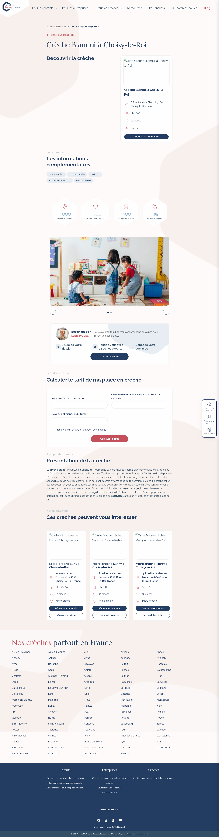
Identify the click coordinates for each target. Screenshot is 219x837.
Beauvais (89, 664)
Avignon (161, 658)
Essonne (53, 741)
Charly (15, 741)
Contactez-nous (109, 356)
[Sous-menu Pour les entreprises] (91, 8)
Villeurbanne (91, 753)
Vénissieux (53, 753)
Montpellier (163, 699)
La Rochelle (18, 687)
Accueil (49, 26)
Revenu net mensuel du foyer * (70, 414)
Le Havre (126, 687)
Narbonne (126, 705)
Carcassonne (164, 669)
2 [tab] (111, 312)
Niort (14, 711)
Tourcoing (89, 729)
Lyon (123, 741)
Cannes (125, 669)
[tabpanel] (109, 271)
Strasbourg (127, 723)
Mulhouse (17, 705)
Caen (51, 669)
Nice (159, 705)
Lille (86, 693)
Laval (87, 687)
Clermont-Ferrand (58, 675)
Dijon (159, 675)
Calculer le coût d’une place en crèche (65, 783)
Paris (159, 741)
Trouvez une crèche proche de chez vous (65, 778)
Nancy (51, 705)
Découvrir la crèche (66, 615)
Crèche (66, 26)
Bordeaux (162, 664)
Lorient (160, 693)
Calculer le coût (109, 438)
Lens (50, 693)
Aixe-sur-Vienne (56, 652)
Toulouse (53, 729)
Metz (87, 699)
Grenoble (89, 681)
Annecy (16, 658)
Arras (87, 658)
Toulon (16, 729)
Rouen (160, 717)
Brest (15, 669)
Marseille (53, 699)
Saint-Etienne (19, 723)
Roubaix (125, 717)
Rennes (88, 717)
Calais (87, 669)
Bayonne (53, 664)
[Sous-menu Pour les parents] (56, 8)
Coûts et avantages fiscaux (109, 788)
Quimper (16, 717)
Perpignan (126, 711)
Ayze (14, 664)
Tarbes (160, 723)
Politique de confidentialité (137, 834)
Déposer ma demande (146, 136)
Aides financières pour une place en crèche (65, 788)
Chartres (16, 675)
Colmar (125, 675)
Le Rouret (17, 693)
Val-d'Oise (126, 747)
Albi (86, 652)
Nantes (88, 705)
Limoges (125, 693)
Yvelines (125, 753)
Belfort (124, 664)
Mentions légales (118, 834)
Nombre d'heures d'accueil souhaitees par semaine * (136, 396)
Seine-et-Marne (56, 747)
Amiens (125, 652)
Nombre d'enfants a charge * (68, 398)
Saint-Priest (18, 747)
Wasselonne (163, 735)
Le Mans (161, 687)
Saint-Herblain (56, 723)
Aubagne (126, 658)
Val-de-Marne (164, 747)
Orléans (52, 711)
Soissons (89, 723)
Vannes (52, 735)
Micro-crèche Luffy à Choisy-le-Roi (64, 565)
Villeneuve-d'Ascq (130, 735)
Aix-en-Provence (21, 652)
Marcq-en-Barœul (22, 699)
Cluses (88, 675)
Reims (51, 717)
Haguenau (126, 681)
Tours (124, 729)
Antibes (52, 658)
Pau (86, 711)
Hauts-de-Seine (93, 741)
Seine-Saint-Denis (94, 747)
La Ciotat (162, 681)
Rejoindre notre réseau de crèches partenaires (153, 778)
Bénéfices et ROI (109, 792)
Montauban (127, 699)
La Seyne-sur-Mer (58, 687)
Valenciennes (19, 735)
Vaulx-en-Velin (20, 753)
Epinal (51, 681)
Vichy (87, 735)
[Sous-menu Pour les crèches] (121, 8)
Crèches (58, 26)
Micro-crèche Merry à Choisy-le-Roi (151, 565)
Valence (161, 729)
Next (166, 312)
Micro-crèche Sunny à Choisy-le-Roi (108, 565)
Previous (53, 312)
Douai (15, 681)
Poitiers (161, 711)
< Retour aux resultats (60, 34)
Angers (160, 652)
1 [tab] (108, 312)
